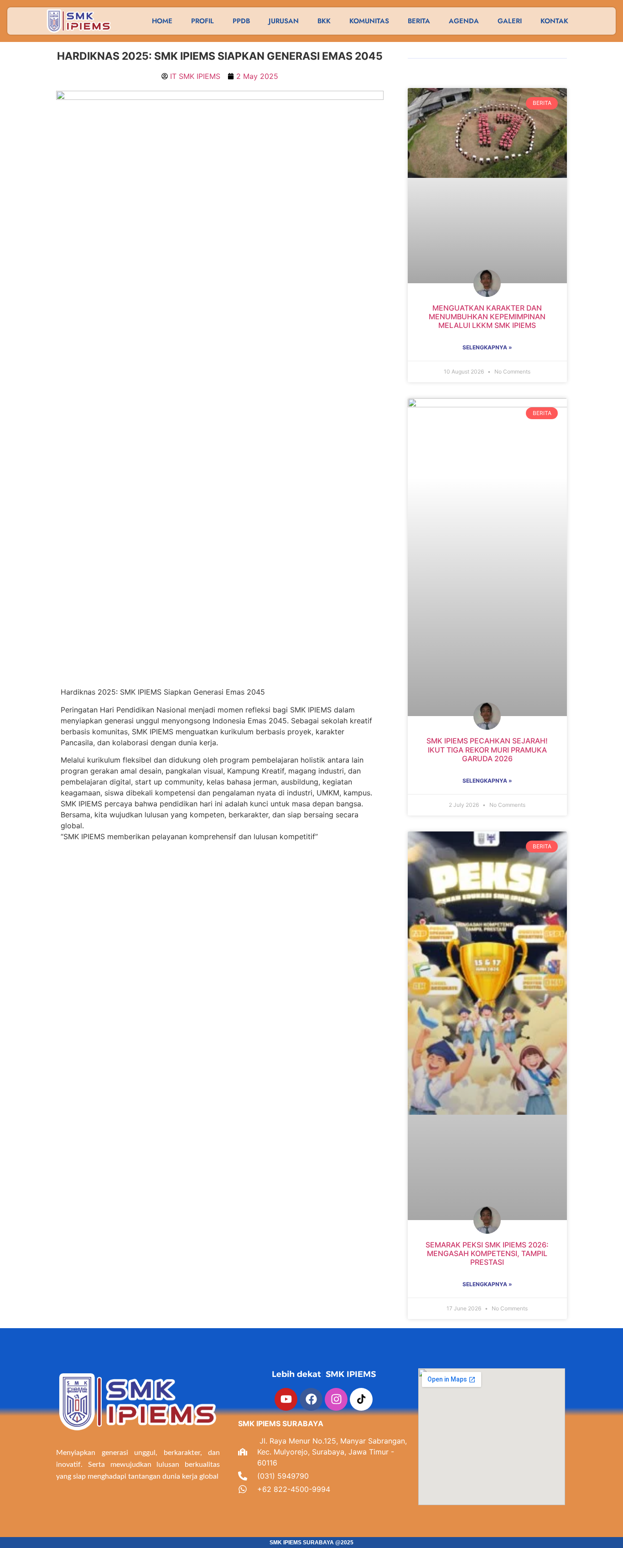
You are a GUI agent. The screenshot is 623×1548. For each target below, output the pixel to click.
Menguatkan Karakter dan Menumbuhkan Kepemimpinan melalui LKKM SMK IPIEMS (487, 316)
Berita (419, 21)
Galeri (510, 21)
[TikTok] (361, 1399)
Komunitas (369, 21)
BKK (324, 21)
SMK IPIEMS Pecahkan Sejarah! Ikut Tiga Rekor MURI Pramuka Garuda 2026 (487, 749)
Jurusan (284, 21)
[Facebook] (311, 1399)
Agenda (464, 21)
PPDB (241, 21)
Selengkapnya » (487, 347)
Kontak (554, 21)
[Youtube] (286, 1399)
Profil (202, 21)
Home (162, 21)
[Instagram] (336, 1399)
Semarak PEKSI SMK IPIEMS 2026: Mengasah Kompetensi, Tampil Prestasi (487, 1253)
